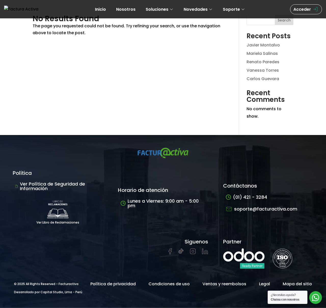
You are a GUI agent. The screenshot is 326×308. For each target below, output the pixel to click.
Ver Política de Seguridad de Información (52, 186)
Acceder (302, 9)
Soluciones (157, 9)
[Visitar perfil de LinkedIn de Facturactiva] (205, 253)
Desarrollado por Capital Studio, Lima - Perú (48, 292)
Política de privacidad (113, 284)
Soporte (231, 9)
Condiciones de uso (169, 284)
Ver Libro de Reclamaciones (57, 222)
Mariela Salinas (262, 53)
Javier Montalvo (263, 45)
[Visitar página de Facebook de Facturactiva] (170, 253)
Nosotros (125, 9)
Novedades (196, 9)
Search (284, 20)
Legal (264, 284)
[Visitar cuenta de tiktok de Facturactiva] (181, 253)
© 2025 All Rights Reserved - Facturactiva (46, 284)
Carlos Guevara (263, 79)
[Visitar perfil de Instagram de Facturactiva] (193, 253)
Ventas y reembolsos (224, 284)
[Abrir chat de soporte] (315, 297)
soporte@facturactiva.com (265, 209)
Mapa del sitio (297, 284)
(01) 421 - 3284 (250, 197)
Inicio (100, 9)
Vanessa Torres (263, 70)
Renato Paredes (263, 62)
